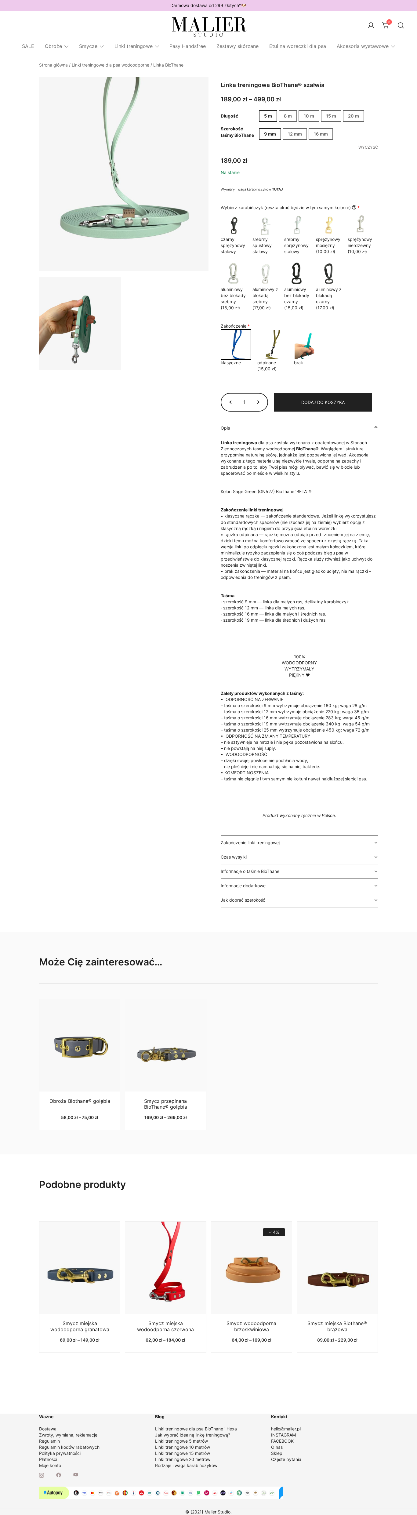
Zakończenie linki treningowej (250, 842)
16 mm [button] (321, 133)
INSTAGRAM (283, 1434)
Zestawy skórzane (237, 46)
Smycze (88, 46)
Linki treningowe (133, 46)
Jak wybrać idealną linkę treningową (191, 1434)
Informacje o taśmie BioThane (250, 871)
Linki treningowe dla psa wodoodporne (110, 64)
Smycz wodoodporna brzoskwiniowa (251, 1326)
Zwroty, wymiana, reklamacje (68, 1434)
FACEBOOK (282, 1441)
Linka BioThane (168, 64)
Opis (225, 428)
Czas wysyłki (234, 856)
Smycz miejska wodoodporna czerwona (165, 1326)
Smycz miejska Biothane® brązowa (337, 1326)
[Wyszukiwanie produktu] (401, 25)
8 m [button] (288, 115)
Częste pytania (286, 1459)
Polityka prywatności (60, 1453)
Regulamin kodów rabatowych (69, 1447)
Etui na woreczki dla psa (297, 46)
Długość (229, 116)
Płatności (48, 1459)
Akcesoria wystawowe (363, 46)
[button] (231, 402)
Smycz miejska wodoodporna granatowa (79, 1326)
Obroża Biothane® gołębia (79, 1101)
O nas (277, 1447)
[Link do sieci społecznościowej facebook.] (58, 1474)
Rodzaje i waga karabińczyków (186, 1465)
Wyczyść (368, 147)
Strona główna (53, 64)
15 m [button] (331, 115)
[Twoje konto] (371, 26)
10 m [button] (309, 115)
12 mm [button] (295, 133)
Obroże (53, 46)
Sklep (276, 1453)
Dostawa (47, 1428)
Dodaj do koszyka (323, 402)
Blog (160, 1416)
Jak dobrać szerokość (243, 900)
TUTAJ (277, 189)
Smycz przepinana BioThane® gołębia (165, 1104)
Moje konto (50, 1465)
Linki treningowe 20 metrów (182, 1459)
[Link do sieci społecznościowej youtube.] (75, 1474)
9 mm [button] (270, 133)
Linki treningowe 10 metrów (182, 1447)
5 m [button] (268, 115)
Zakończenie (235, 326)
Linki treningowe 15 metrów (182, 1453)
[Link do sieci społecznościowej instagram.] (41, 1474)
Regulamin (49, 1441)
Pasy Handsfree (187, 46)
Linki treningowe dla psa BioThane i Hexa (196, 1428)
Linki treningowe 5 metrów (181, 1441)
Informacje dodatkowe (243, 885)
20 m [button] (353, 115)
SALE (28, 46)
